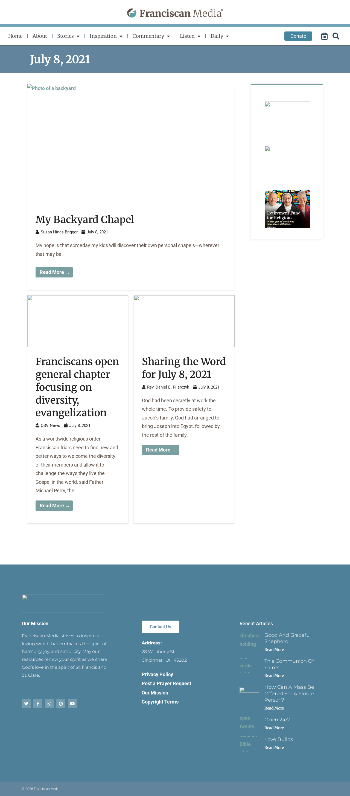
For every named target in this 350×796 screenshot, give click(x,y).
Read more (274, 649)
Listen (187, 36)
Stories (65, 36)
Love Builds (278, 739)
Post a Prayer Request (166, 683)
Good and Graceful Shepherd (287, 638)
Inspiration (103, 36)
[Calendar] (325, 36)
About (40, 36)
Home (15, 36)
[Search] (337, 36)
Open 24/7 (277, 720)
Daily (217, 36)
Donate (298, 36)
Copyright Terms (160, 702)
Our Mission (35, 623)
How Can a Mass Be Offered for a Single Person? (289, 693)
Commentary (148, 36)
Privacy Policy (157, 674)
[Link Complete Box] (131, 187)
